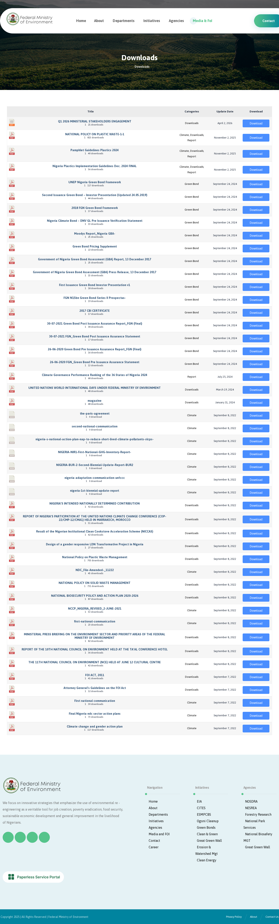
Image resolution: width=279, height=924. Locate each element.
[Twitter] (20, 837)
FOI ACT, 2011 (94, 675)
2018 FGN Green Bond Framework (94, 208)
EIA (199, 801)
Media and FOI (159, 834)
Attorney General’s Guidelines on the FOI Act (95, 688)
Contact (154, 840)
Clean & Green (207, 834)
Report (191, 140)
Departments (158, 814)
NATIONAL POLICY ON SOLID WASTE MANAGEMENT (95, 583)
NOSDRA (251, 801)
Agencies (155, 827)
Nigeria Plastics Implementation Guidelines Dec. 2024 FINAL (94, 166)
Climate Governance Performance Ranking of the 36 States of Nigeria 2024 (94, 375)
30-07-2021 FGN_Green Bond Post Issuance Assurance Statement (94, 336)
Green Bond (192, 183)
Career (153, 847)
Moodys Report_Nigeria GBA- (94, 233)
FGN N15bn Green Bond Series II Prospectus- (95, 297)
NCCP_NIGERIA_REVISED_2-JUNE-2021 (94, 608)
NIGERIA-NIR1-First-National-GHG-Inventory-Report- (94, 452)
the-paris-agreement (94, 413)
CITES (201, 808)
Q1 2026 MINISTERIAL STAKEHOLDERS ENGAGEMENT (94, 121)
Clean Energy (206, 860)
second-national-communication (94, 426)
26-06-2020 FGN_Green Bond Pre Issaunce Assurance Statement (94, 362)
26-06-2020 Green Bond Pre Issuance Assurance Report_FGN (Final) (94, 349)
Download (256, 123)
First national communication (94, 700)
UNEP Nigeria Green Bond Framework (94, 182)
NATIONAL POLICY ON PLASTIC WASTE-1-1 (94, 134)
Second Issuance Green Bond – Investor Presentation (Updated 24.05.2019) (94, 195)
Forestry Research (258, 814)
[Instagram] (32, 837)
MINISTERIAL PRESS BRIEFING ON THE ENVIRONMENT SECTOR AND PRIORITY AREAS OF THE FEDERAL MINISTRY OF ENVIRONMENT (94, 635)
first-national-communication (94, 621)
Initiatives (156, 821)
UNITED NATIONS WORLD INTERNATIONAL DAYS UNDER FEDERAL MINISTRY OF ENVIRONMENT (94, 387)
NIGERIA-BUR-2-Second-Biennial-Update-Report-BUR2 (94, 465)
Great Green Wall (209, 840)
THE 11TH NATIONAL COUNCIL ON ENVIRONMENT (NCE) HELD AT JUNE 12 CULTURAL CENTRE (94, 662)
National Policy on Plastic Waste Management (94, 557)
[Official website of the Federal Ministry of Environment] (30, 18)
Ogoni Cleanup (208, 821)
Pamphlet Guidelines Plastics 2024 (94, 150)
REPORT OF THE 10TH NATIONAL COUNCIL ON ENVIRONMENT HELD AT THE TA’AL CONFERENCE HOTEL (95, 649)
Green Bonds (206, 827)
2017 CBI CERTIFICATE (94, 310)
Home (153, 801)
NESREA (251, 808)
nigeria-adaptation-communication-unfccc (95, 477)
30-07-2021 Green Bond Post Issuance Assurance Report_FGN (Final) (94, 323)
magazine (95, 400)
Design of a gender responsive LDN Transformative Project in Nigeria (94, 544)
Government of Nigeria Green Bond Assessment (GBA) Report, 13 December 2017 (94, 259)
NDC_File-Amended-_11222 (95, 570)
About (153, 808)
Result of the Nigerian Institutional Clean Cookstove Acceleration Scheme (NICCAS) (94, 531)
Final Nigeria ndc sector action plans (95, 713)
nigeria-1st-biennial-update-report (94, 490)
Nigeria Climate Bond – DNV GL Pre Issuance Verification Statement (94, 220)
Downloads (191, 123)
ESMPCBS (204, 814)
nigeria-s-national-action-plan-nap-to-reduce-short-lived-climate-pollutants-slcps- (95, 439)
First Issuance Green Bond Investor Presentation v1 (94, 285)
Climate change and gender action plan (95, 726)
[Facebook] (8, 837)
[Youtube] (44, 837)
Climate (184, 134)
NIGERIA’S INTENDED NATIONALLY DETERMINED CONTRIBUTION (94, 503)
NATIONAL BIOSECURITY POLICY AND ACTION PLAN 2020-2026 (94, 595)
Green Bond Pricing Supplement (95, 246)
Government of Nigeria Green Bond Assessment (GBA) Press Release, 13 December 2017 (94, 272)
